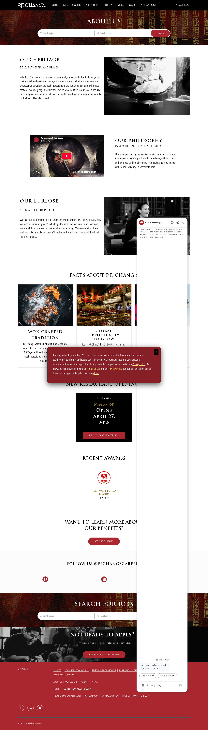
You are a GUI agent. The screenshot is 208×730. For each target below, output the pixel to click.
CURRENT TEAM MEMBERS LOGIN (77, 688)
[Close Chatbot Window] (183, 223)
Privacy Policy (138, 364)
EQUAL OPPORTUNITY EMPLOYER (67, 695)
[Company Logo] (32, 5)
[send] (181, 685)
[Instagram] (40, 708)
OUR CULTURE (92, 5)
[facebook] (21, 708)
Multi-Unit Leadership (129, 670)
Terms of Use (94, 368)
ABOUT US (76, 5)
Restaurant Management (104, 670)
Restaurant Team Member (77, 670)
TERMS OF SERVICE (129, 695)
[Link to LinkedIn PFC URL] (104, 579)
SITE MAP (145, 695)
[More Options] (143, 685)
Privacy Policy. (115, 368)
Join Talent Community (64, 674)
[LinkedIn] (30, 708)
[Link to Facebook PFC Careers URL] (45, 579)
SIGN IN (132, 5)
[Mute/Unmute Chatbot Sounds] (177, 222)
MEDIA (120, 5)
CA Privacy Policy (110, 695)
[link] (104, 654)
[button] (160, 33)
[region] (162, 454)
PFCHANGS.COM (148, 5)
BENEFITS (108, 5)
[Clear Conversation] (172, 222)
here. (96, 373)
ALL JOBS (57, 670)
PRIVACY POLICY (91, 695)
